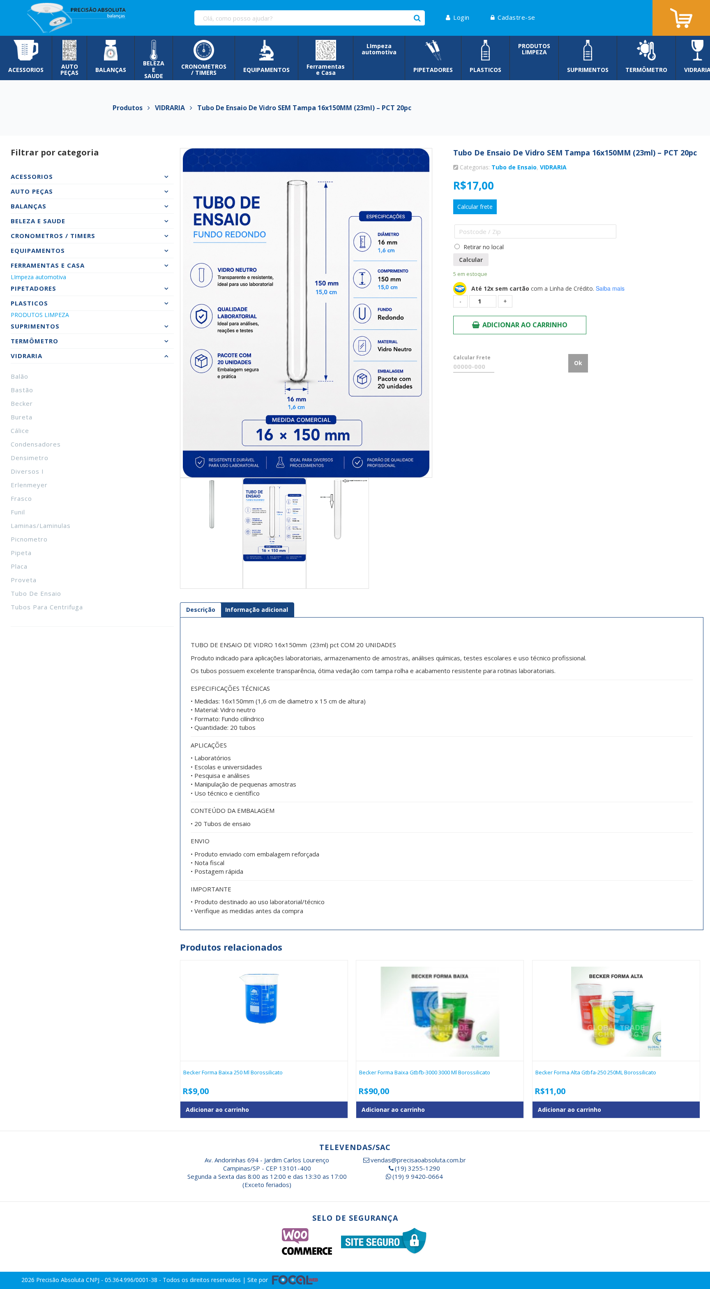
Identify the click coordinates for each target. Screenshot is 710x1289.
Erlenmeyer (29, 485)
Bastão (22, 390)
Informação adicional (256, 609)
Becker (22, 403)
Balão (19, 376)
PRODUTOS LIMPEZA (40, 315)
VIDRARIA (553, 167)
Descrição (200, 609)
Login (461, 17)
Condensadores (36, 444)
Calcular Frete (472, 357)
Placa (19, 566)
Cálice (20, 430)
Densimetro (29, 458)
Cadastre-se (516, 17)
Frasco (21, 498)
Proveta (24, 580)
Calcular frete (475, 207)
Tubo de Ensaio (36, 593)
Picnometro (29, 539)
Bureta (21, 417)
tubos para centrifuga (47, 607)
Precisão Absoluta (61, 1279)
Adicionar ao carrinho (524, 324)
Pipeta (21, 552)
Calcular (471, 260)
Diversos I (27, 471)
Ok (578, 363)
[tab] (200, 609)
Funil (18, 512)
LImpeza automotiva (38, 277)
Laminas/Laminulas (41, 525)
